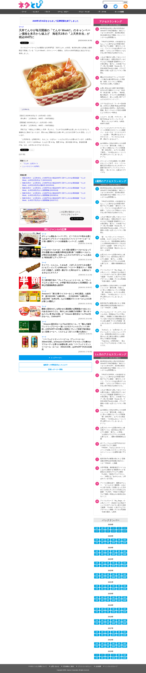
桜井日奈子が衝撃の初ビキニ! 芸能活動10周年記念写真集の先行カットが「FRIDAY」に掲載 (112, 305)
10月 (113, 543)
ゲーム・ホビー (63, 12)
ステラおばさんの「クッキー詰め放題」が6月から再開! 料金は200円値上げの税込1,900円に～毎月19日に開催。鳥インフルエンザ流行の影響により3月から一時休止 (113, 108)
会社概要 (98, 666)
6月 (125, 540)
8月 (102, 543)
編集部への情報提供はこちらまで (55, 365)
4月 (113, 540)
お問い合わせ (55, 666)
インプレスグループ (111, 666)
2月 (102, 528)
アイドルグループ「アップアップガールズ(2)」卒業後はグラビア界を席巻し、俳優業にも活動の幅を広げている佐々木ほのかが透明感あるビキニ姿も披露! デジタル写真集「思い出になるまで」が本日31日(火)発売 (113, 318)
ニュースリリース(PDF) (30, 166)
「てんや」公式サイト (30, 163)
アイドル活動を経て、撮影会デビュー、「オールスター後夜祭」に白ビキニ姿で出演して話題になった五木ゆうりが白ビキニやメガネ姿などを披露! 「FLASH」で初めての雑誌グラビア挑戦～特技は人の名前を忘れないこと (113, 489)
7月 (97, 543)
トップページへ (55, 358)
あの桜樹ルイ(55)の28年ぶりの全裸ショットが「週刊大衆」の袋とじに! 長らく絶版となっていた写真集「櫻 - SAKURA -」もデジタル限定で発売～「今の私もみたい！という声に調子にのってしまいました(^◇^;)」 (113, 150)
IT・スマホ (102, 12)
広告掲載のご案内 (68, 666)
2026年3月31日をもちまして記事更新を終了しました (55, 21)
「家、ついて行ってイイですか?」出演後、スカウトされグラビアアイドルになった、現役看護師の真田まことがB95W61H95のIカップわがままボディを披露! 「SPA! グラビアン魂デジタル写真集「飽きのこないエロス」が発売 (113, 243)
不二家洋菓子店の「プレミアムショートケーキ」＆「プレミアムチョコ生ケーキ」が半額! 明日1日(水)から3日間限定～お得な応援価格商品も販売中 (67, 282)
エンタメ (36, 12)
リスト (32, 43)
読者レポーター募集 (55, 369)
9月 (108, 543)
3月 (108, 528)
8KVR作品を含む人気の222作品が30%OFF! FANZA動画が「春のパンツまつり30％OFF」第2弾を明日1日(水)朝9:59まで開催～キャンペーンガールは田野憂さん (113, 32)
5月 (119, 540)
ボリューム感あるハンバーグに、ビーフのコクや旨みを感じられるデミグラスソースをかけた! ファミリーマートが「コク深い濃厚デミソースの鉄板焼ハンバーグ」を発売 (66, 238)
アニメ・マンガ (84, 12)
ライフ (48, 12)
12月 (124, 543)
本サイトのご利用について (38, 666)
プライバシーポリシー (85, 666)
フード (24, 12)
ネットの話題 (119, 12)
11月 (119, 543)
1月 (97, 528)
